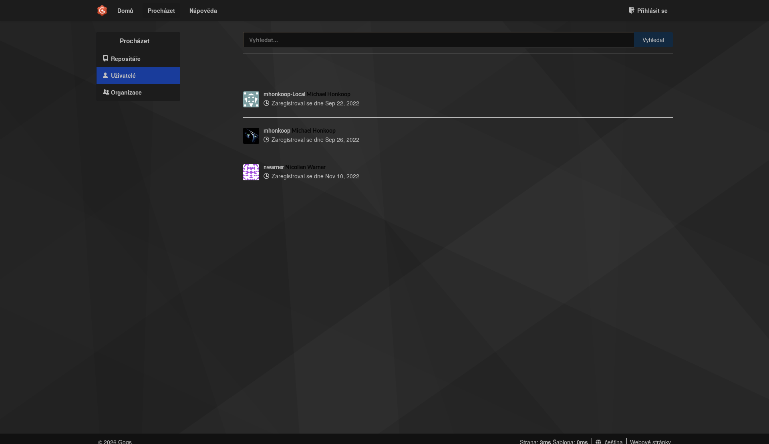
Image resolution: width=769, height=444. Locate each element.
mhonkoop (277, 131)
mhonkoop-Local (284, 94)
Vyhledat (653, 40)
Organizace (125, 92)
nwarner (274, 167)
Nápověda (203, 10)
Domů (125, 10)
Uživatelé (122, 75)
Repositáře (125, 58)
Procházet (161, 10)
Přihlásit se (652, 10)
